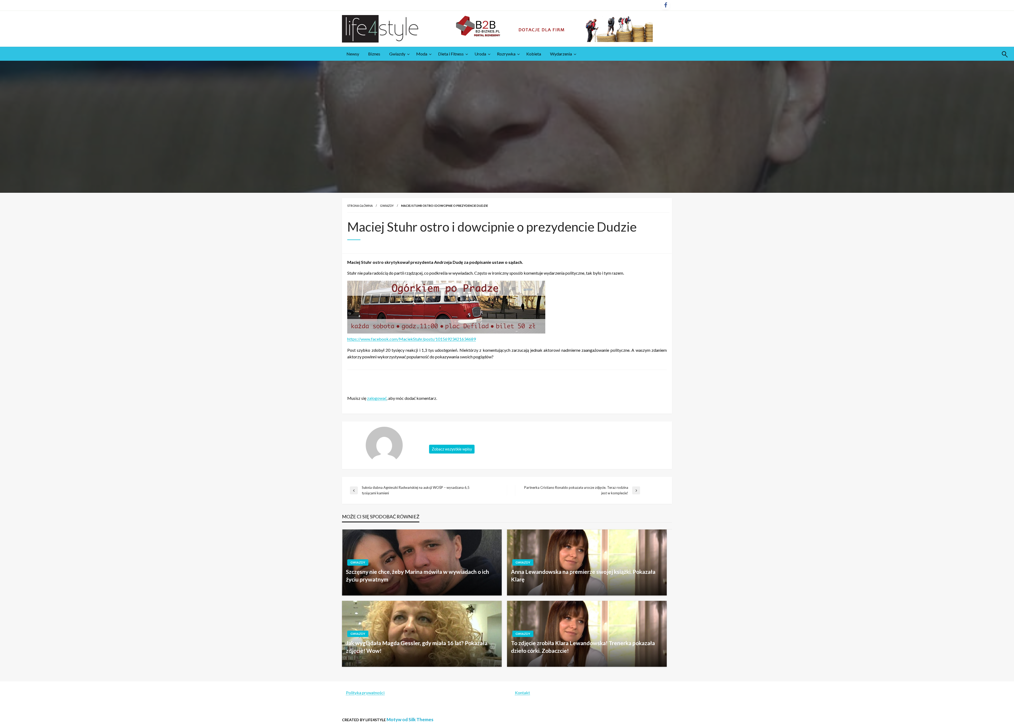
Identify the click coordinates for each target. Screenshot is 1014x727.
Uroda (480, 53)
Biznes (374, 53)
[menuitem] (353, 54)
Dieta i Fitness (451, 53)
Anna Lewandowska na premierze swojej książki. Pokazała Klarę (583, 575)
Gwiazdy (397, 53)
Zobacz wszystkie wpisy (452, 449)
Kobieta (533, 53)
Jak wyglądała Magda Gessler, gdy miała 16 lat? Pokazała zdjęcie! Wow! (416, 647)
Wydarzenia (561, 53)
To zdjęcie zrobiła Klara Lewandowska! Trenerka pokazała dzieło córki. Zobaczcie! (583, 647)
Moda (421, 53)
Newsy (352, 53)
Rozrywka (506, 53)
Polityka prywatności (365, 692)
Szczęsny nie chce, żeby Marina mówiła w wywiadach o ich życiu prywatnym (417, 575)
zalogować (377, 398)
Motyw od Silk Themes (410, 719)
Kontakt (522, 692)
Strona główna (360, 205)
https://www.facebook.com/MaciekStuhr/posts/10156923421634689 (411, 338)
